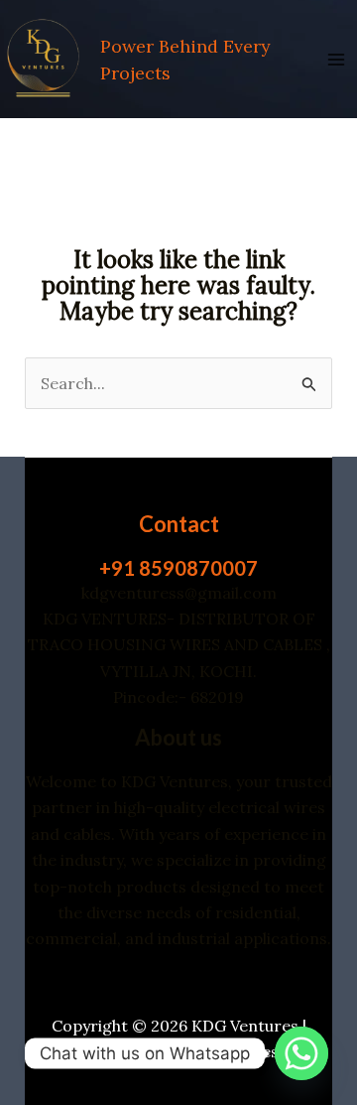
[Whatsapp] (301, 1053)
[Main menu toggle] (336, 58)
